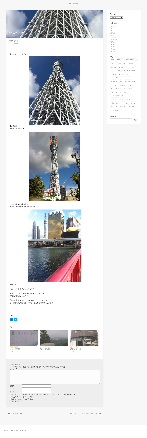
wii (111, 85)
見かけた (113, 44)
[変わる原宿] (84, 338)
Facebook (113, 67)
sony (120, 81)
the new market (15, 413)
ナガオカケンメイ (116, 110)
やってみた (114, 40)
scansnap (114, 81)
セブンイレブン (126, 99)
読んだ (113, 33)
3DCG (112, 60)
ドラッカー (130, 106)
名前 (12, 386)
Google (121, 67)
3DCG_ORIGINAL (131, 60)
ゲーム (124, 96)
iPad (112, 71)
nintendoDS (114, 78)
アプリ (124, 88)
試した (113, 46)
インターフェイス (116, 92)
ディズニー (114, 106)
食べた (113, 26)
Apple (119, 63)
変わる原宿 (74, 347)
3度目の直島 (14, 347)
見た (112, 30)
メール (12, 389)
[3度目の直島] (24, 338)
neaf (126, 74)
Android (113, 63)
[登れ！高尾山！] (54, 338)
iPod (123, 71)
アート (130, 88)
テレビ (133, 103)
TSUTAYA (127, 81)
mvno (121, 74)
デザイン (122, 106)
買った (113, 35)
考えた (113, 42)
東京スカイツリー (18, 32)
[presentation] (9, 413)
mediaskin (114, 74)
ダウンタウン (114, 103)
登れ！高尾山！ (45, 347)
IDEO (126, 67)
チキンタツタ (125, 103)
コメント (13, 369)
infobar (133, 67)
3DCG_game (120, 60)
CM (124, 63)
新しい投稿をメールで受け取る (22, 399)
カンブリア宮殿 (115, 96)
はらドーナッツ (115, 88)
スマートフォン (115, 99)
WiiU (116, 85)
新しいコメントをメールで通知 (22, 397)
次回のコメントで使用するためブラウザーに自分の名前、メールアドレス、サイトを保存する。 (44, 394)
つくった (113, 37)
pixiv (121, 78)
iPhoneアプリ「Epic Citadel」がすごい (85, 413)
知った (113, 49)
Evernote (130, 63)
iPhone (118, 71)
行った (16, 43)
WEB (133, 81)
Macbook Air (131, 71)
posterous (128, 78)
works (130, 85)
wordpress (123, 85)
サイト (12, 392)
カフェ (125, 92)
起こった (113, 51)
